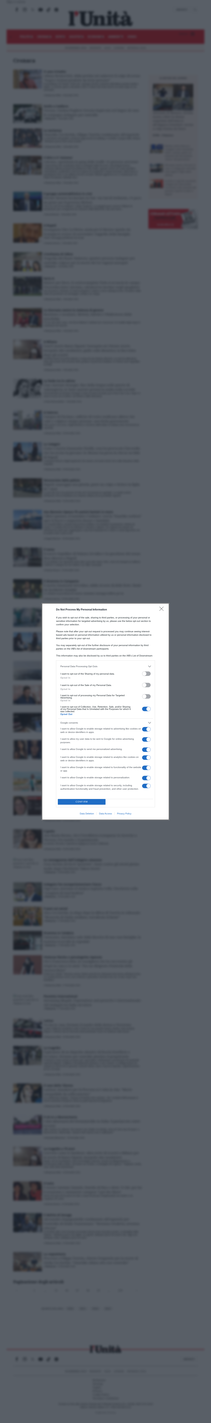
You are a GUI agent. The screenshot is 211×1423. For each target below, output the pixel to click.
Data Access (105, 813)
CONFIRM (82, 802)
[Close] (162, 610)
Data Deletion (87, 813)
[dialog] (105, 711)
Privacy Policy (124, 813)
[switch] (146, 673)
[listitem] (105, 666)
